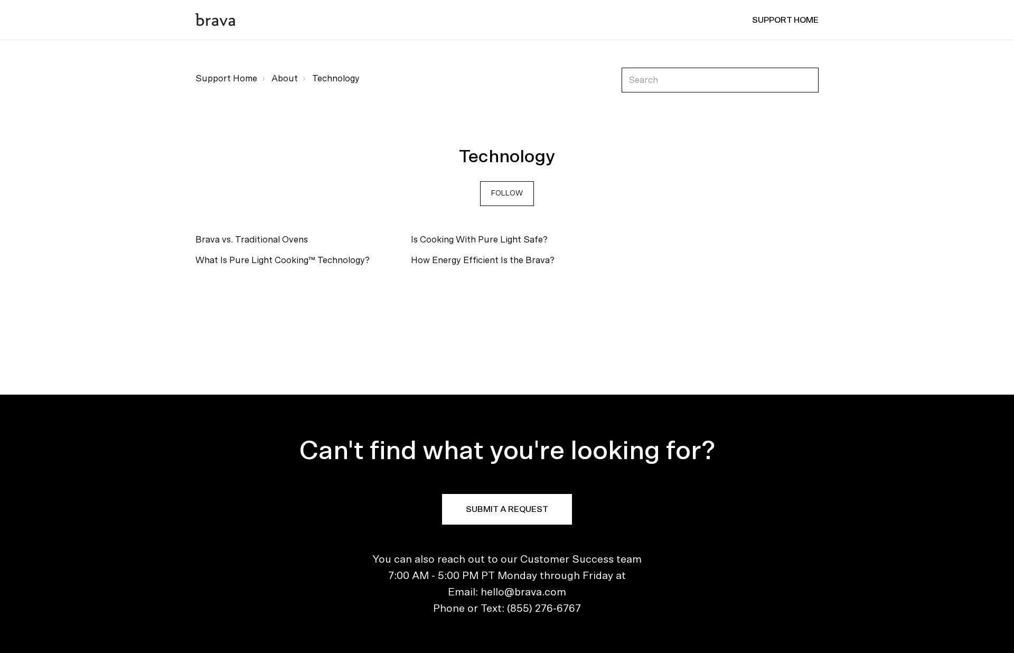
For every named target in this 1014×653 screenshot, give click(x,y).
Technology (336, 78)
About (284, 78)
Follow (507, 193)
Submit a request (507, 509)
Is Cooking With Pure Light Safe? (479, 239)
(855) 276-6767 (544, 608)
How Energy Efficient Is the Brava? (483, 260)
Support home (785, 20)
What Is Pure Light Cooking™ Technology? (282, 260)
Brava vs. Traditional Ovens (251, 239)
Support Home (226, 78)
